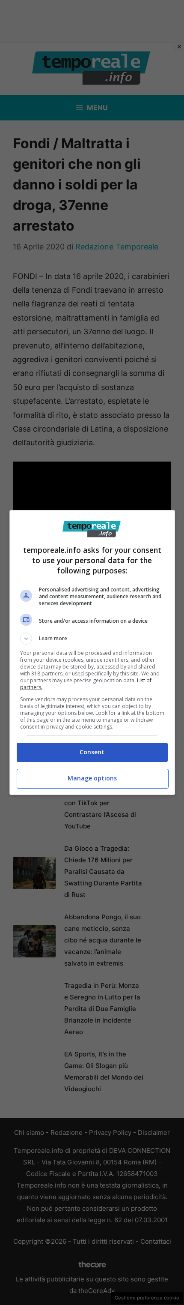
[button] (92, 639)
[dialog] (92, 652)
